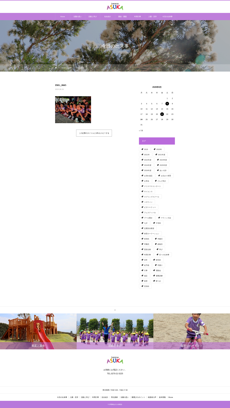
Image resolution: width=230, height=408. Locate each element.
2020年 (159, 149)
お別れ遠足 (148, 176)
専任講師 (114, 397)
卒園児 (160, 239)
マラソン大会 (166, 218)
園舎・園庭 (122, 16)
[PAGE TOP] (115, 309)
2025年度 (163, 165)
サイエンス (148, 191)
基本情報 (162, 397)
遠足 (145, 276)
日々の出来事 (164, 255)
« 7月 (141, 131)
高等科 (146, 286)
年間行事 (137, 16)
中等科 (158, 223)
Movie (170, 397)
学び (161, 249)
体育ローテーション (151, 234)
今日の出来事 (167, 16)
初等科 (146, 239)
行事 (145, 270)
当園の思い (77, 16)
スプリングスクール (151, 197)
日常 (145, 260)
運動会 (158, 270)
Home (62, 16)
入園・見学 (152, 16)
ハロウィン (148, 202)
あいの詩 (163, 170)
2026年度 (147, 170)
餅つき (158, 281)
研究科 (158, 260)
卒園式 (146, 244)
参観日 (160, 244)
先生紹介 (107, 16)
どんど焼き (162, 181)
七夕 (145, 223)
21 (162, 114)
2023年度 (163, 160)
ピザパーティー (150, 207)
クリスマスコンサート (152, 186)
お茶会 (146, 181)
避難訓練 (159, 276)
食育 (145, 281)
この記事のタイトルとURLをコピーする (94, 133)
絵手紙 (146, 265)
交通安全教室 (149, 228)
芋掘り (160, 265)
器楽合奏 (147, 249)
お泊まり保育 (166, 176)
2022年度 (147, 160)
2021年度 (161, 155)
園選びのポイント (138, 397)
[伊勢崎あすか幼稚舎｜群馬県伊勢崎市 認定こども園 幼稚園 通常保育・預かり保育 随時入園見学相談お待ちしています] (115, 6)
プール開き (148, 218)
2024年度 (147, 165)
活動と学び (92, 16)
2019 (146, 149)
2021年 (147, 155)
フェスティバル (150, 213)
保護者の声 (152, 397)
